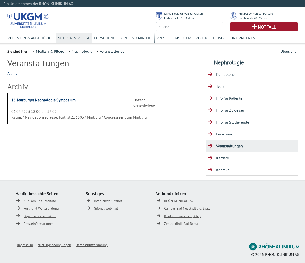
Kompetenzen (227, 74)
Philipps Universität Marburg (256, 13)
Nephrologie (82, 51)
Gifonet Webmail (106, 208)
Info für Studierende (232, 122)
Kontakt (222, 169)
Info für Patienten (230, 98)
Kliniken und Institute (40, 201)
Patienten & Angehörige (30, 38)
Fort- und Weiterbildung (41, 208)
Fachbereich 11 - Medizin (179, 18)
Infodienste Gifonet (108, 201)
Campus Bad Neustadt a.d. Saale (187, 208)
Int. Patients (243, 38)
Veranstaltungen (113, 51)
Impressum (25, 245)
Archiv (12, 73)
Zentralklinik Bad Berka (181, 224)
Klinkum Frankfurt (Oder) (182, 216)
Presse (163, 38)
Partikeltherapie (211, 38)
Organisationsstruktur (40, 216)
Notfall (267, 27)
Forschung (104, 38)
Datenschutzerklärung (92, 245)
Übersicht (288, 51)
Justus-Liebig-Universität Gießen (183, 13)
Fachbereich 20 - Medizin (253, 18)
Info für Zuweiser (230, 110)
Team (220, 86)
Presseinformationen (39, 224)
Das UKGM (182, 38)
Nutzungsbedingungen (54, 245)
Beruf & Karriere (135, 38)
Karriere (222, 157)
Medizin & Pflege (74, 38)
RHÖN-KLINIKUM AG (179, 201)
